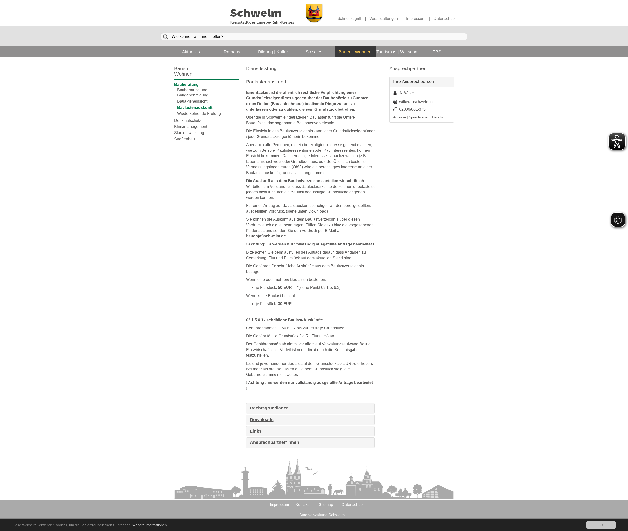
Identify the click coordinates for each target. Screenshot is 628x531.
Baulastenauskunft (194, 107)
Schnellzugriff (349, 18)
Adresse (399, 117)
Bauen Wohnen (183, 71)
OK (601, 524)
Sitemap (326, 505)
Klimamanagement (190, 126)
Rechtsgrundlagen (269, 408)
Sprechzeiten (419, 117)
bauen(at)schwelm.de (266, 236)
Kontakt (302, 505)
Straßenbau (184, 139)
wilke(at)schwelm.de (417, 102)
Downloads (262, 419)
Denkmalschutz (187, 120)
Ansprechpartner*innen (274, 442)
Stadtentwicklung (189, 133)
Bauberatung (186, 84)
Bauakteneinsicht (192, 101)
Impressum (415, 18)
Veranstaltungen (383, 18)
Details (437, 117)
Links (256, 431)
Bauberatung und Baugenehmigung (192, 92)
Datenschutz (445, 18)
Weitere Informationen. (150, 524)
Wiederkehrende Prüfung (199, 113)
